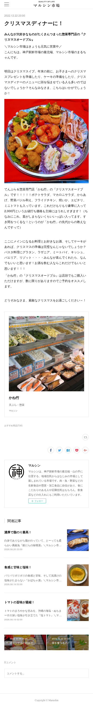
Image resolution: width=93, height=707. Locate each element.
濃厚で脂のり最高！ (18, 532)
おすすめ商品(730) (13, 425)
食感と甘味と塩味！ (18, 567)
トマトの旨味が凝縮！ (19, 602)
